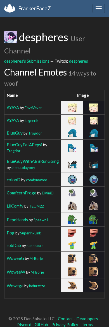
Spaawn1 (41, 220)
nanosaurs (35, 245)
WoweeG (15, 258)
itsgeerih (31, 120)
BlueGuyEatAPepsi (24, 144)
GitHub (41, 324)
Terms (87, 324)
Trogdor (35, 133)
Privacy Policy (64, 324)
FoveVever (33, 107)
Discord (23, 324)
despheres (78, 60)
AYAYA (13, 107)
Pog (11, 232)
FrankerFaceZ (34, 8)
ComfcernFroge (21, 192)
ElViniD (48, 193)
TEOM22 (36, 206)
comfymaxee (36, 180)
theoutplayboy (23, 167)
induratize (37, 286)
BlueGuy (15, 132)
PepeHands (17, 219)
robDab (14, 245)
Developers (87, 318)
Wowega (15, 285)
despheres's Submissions (26, 60)
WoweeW (16, 271)
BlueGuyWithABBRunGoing (33, 161)
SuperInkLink (30, 233)
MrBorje (36, 258)
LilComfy (15, 205)
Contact (65, 318)
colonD (13, 179)
